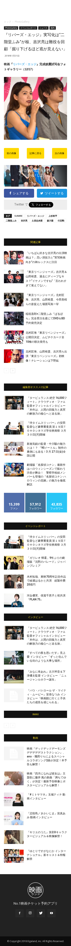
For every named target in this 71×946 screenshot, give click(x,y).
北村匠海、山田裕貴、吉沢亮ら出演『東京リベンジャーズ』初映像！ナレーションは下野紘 (46, 356)
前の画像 (11, 153)
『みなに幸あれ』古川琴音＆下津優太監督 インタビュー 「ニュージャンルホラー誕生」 (47, 675)
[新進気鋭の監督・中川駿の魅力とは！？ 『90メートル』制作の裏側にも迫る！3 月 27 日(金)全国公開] (14, 449)
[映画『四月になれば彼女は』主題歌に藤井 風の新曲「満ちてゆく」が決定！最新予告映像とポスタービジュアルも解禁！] (14, 778)
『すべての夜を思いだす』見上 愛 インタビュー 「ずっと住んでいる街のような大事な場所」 (47, 656)
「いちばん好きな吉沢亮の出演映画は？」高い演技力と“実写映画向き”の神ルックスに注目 (46, 257)
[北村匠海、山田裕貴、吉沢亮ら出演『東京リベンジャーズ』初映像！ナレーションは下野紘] (14, 356)
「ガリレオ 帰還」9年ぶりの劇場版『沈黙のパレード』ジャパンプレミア (46, 561)
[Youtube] (51, 913)
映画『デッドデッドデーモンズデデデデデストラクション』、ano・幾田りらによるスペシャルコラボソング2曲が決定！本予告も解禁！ (47, 756)
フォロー (35, 494)
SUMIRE (18, 215)
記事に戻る (35, 153)
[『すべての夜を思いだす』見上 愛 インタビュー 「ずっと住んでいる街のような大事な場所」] (14, 658)
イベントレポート (28, 27)
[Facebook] (19, 913)
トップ (7, 21)
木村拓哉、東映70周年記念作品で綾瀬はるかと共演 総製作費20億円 (46, 580)
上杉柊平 (53, 215)
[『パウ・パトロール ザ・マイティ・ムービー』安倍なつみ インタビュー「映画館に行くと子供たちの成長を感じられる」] (14, 695)
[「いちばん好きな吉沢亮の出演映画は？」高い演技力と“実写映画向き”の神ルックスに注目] (14, 257)
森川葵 (50, 220)
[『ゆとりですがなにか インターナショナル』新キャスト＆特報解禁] (14, 856)
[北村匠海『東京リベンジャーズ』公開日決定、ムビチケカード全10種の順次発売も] (14, 337)
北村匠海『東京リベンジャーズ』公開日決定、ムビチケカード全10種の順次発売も (46, 337)
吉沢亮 (24, 220)
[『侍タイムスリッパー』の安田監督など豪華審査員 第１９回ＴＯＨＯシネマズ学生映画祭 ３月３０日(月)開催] (14, 428)
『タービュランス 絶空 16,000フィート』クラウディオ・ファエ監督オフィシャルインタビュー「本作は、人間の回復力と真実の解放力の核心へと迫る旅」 (47, 405)
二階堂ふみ (11, 220)
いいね (14, 494)
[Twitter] (41, 913)
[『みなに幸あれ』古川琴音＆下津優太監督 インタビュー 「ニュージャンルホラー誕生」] (14, 676)
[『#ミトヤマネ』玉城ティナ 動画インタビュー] (14, 799)
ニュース (43, 27)
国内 (53, 27)
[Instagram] (30, 913)
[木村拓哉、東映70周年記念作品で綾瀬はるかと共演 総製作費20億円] (14, 581)
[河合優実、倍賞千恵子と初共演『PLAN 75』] (14, 600)
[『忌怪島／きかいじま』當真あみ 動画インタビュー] (14, 818)
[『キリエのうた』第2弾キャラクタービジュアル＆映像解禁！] (14, 837)
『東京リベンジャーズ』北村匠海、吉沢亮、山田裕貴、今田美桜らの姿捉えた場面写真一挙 (46, 299)
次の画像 (59, 153)
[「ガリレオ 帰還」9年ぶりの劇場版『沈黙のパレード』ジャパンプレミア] (14, 563)
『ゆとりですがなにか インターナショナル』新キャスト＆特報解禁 (46, 854)
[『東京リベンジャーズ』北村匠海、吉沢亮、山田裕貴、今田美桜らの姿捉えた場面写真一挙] (14, 299)
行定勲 (61, 220)
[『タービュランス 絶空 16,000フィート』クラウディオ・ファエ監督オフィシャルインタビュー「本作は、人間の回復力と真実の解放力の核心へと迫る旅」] (14, 403)
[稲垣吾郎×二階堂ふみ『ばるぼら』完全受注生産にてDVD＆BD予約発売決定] (14, 318)
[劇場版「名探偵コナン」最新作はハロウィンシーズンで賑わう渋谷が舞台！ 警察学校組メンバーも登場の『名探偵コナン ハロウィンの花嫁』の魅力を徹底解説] (14, 470)
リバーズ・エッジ (24, 64)
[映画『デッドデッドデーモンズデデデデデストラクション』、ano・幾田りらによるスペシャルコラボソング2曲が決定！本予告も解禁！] (14, 753)
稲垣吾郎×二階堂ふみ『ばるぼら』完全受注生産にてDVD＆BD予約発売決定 (45, 318)
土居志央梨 (37, 220)
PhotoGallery (22, 21)
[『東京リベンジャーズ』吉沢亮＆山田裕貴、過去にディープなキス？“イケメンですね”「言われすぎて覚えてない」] (14, 276)
